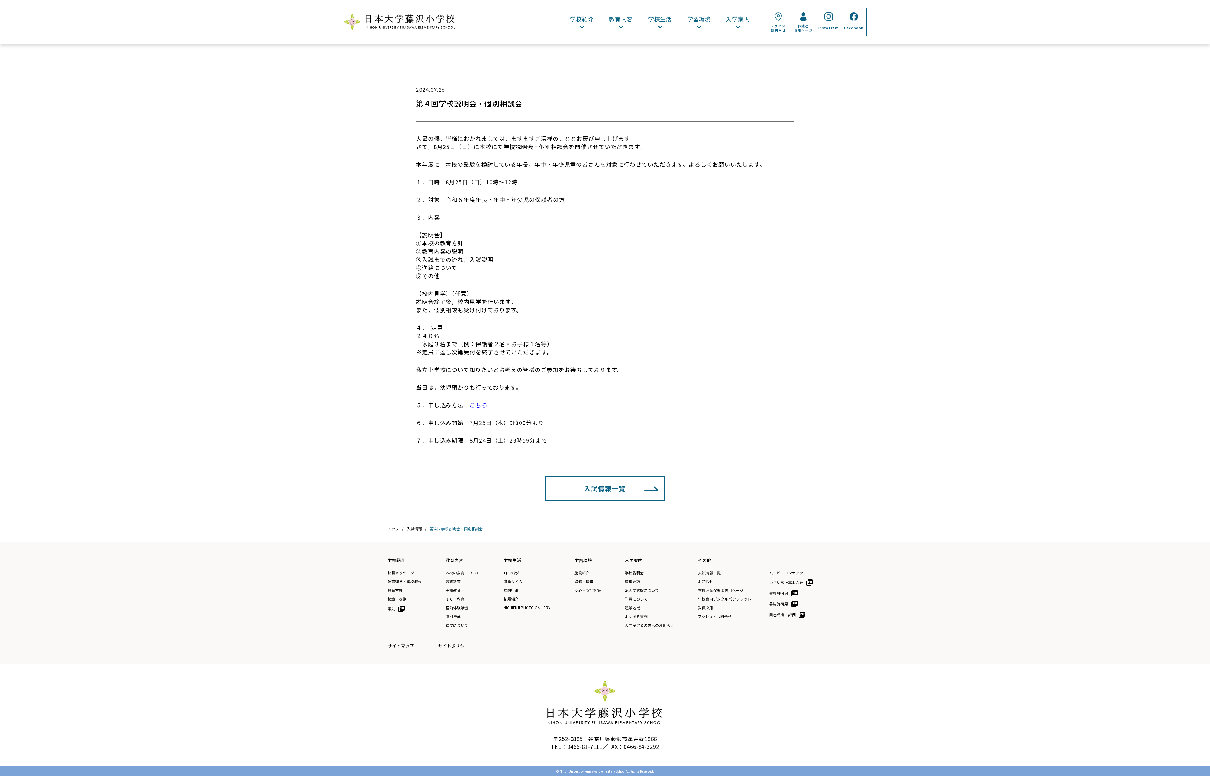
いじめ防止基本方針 (786, 582)
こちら (478, 405)
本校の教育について (463, 573)
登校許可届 (778, 593)
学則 (391, 608)
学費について (636, 599)
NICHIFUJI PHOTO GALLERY (527, 608)
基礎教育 (453, 581)
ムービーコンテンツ (786, 573)
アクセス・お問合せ (715, 616)
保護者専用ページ (803, 27)
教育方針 (395, 590)
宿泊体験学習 (457, 608)
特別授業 (453, 616)
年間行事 (511, 590)
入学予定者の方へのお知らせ (649, 625)
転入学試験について (642, 590)
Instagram (828, 27)
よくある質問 (636, 616)
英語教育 (453, 590)
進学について (457, 625)
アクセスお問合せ (778, 27)
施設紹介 (582, 573)
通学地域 (632, 608)
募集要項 (632, 581)
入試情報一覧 (605, 488)
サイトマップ (401, 645)
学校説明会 (634, 573)
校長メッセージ (401, 573)
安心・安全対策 (587, 590)
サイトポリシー (453, 645)
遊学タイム (513, 581)
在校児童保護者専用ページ (720, 590)
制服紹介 (511, 599)
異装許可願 (778, 603)
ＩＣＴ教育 (455, 599)
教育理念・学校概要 (405, 581)
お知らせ (705, 581)
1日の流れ (512, 573)
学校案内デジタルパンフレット (724, 599)
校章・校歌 (397, 599)
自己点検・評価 (782, 614)
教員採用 (705, 608)
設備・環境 (583, 581)
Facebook (853, 27)
